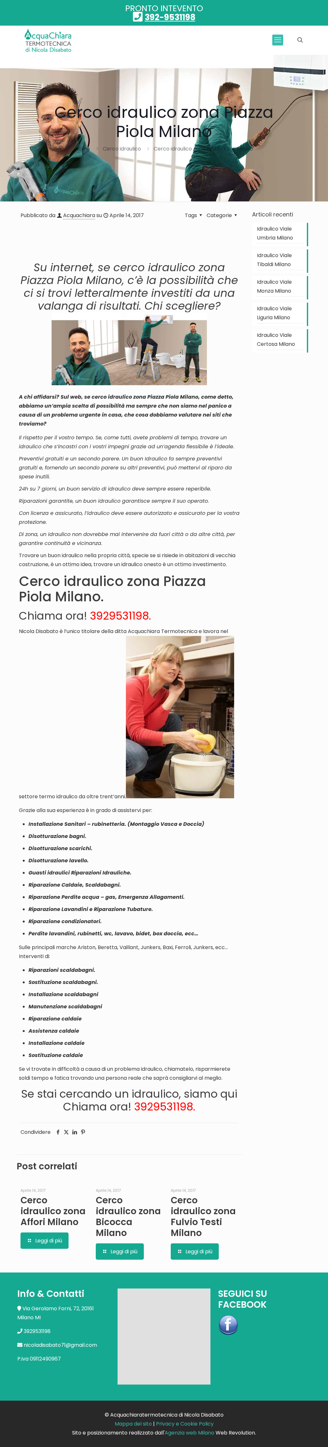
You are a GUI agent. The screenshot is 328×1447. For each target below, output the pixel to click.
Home (82, 148)
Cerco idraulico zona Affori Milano (53, 1211)
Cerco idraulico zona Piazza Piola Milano (203, 148)
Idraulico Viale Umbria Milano (275, 233)
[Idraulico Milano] (48, 40)
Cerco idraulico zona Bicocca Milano (128, 1216)
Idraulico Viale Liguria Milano (274, 313)
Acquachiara (79, 215)
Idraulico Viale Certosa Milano (276, 339)
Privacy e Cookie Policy (185, 1423)
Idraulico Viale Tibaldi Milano (274, 260)
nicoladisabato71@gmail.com (60, 1345)
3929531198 (119, 615)
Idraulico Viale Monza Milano (274, 286)
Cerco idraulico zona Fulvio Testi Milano (203, 1216)
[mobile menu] (277, 40)
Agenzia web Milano (189, 1432)
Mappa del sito (133, 1423)
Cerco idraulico (122, 148)
